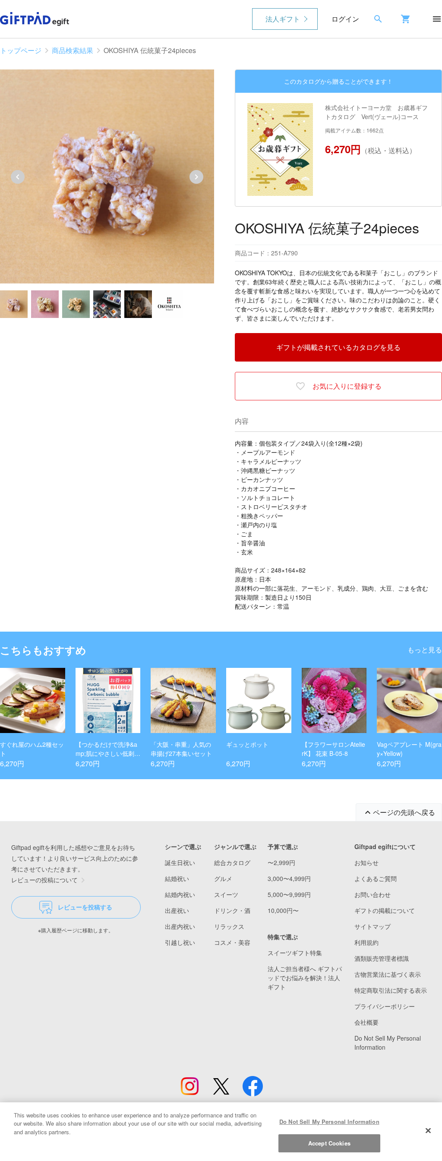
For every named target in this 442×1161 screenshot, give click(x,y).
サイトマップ (372, 926)
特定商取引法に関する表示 (390, 990)
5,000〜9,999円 (289, 894)
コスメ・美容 (232, 942)
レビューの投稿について (44, 879)
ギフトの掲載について (384, 910)
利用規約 (366, 942)
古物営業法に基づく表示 (387, 974)
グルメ (223, 878)
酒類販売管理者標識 (381, 958)
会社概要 (366, 1022)
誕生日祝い (180, 862)
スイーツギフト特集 (295, 952)
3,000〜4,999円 (289, 878)
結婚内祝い (180, 894)
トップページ (20, 50)
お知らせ (366, 862)
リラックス (229, 926)
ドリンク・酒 (232, 910)
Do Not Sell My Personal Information (329, 1121)
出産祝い (177, 910)
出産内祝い (180, 926)
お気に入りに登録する (347, 386)
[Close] (428, 1130)
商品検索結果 (72, 50)
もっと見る (424, 649)
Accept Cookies (329, 1143)
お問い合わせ (372, 894)
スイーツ (226, 894)
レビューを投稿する (85, 907)
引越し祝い (180, 942)
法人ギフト (282, 19)
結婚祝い (177, 878)
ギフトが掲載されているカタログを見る (338, 347)
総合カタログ (232, 862)
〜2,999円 (281, 862)
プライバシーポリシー (384, 1006)
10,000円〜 (283, 910)
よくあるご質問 (375, 878)
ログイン (345, 19)
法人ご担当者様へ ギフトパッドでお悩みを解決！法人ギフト (305, 977)
